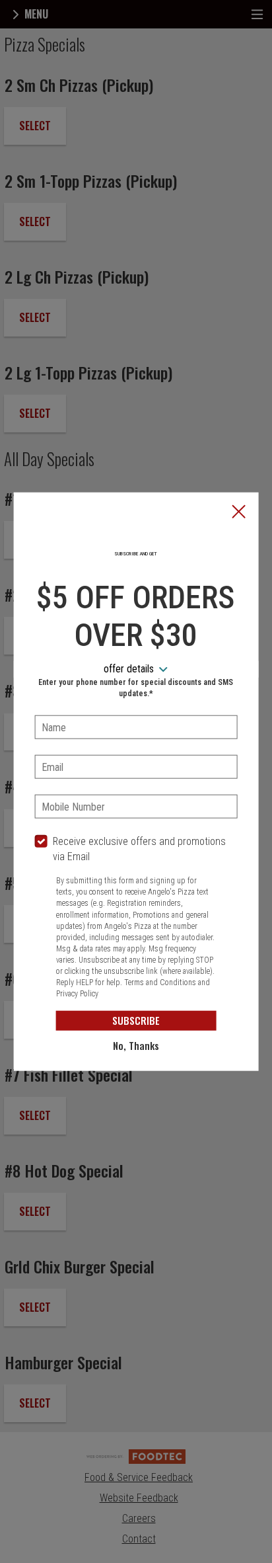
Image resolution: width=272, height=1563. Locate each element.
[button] (238, 513)
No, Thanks (136, 1045)
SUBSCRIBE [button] (136, 1020)
